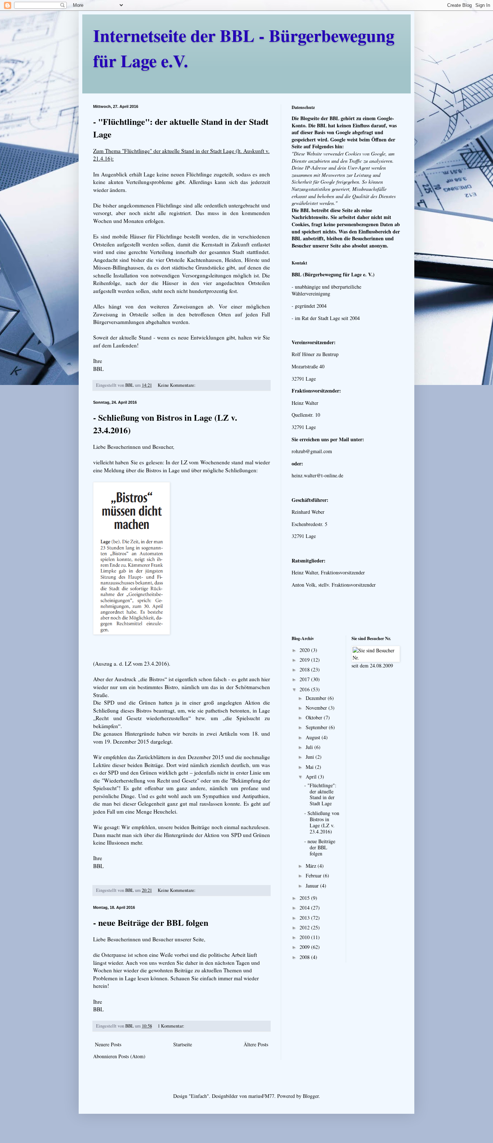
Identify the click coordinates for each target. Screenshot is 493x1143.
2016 (305, 689)
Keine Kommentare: (177, 385)
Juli (310, 747)
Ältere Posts (256, 1044)
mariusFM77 (261, 1095)
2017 (305, 679)
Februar (314, 875)
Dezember (317, 698)
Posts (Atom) (131, 1056)
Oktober (315, 717)
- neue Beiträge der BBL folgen (150, 922)
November (317, 707)
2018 (305, 669)
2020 (305, 650)
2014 (305, 907)
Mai (310, 766)
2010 (305, 937)
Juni (310, 756)
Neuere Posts (108, 1044)
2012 (305, 927)
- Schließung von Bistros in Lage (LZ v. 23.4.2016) (321, 822)
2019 (305, 659)
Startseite (182, 1044)
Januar (313, 885)
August (314, 737)
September (317, 727)
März (312, 865)
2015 (305, 897)
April (312, 776)
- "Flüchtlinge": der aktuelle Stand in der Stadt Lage (320, 794)
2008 (305, 957)
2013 (305, 917)
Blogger (311, 1095)
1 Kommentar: (172, 1026)
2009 (305, 946)
